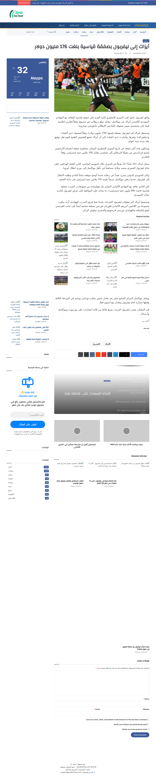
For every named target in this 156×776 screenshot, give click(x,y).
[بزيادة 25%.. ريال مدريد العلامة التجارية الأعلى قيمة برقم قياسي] (61, 237)
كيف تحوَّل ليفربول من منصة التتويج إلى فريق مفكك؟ (136, 648)
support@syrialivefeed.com (71, 772)
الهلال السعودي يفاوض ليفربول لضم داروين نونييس (70, 482)
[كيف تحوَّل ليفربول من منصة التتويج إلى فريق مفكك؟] (134, 553)
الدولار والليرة (74, 25)
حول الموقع (81, 764)
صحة (91, 32)
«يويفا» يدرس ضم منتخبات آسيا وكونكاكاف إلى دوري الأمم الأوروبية (136, 225)
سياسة (127, 32)
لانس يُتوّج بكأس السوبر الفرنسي (137, 263)
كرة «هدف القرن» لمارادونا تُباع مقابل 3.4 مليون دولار (85, 225)
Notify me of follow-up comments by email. (130, 724)
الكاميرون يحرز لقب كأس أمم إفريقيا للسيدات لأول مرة (87, 279)
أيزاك (107, 344)
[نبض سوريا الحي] (18, 14)
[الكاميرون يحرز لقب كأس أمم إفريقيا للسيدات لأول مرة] (61, 280)
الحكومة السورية (107, 25)
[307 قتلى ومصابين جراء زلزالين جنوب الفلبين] (13, 331)
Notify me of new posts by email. (134, 729)
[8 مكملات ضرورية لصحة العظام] (13, 342)
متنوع (68, 32)
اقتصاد (119, 32)
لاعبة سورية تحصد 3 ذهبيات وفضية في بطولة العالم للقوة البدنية (134, 247)
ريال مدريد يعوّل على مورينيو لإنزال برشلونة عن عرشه (87, 265)
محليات (76, 32)
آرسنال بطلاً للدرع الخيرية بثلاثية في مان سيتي (135, 279)
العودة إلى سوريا (90, 25)
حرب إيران (62, 25)
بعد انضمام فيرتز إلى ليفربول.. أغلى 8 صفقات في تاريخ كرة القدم (103, 482)
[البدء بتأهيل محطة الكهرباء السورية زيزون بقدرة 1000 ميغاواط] (13, 307)
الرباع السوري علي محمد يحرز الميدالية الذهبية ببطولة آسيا (86, 390)
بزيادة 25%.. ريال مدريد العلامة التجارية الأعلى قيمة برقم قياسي (86, 236)
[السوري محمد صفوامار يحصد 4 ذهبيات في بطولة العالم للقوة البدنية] (61, 252)
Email (97, 709)
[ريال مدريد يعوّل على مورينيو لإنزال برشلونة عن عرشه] (61, 268)
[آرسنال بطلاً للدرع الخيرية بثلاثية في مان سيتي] (110, 282)
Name (146, 699)
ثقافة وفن (100, 32)
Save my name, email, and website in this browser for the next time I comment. (116, 720)
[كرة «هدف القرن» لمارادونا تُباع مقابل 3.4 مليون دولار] (61, 226)
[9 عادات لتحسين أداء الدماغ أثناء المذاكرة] (13, 319)
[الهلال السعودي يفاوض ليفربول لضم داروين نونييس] (68, 470)
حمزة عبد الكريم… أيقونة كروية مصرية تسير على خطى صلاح (135, 236)
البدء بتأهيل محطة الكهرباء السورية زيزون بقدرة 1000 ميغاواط (36, 303)
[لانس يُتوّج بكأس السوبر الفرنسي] (110, 266)
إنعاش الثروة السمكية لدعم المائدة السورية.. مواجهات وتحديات (36, 119)
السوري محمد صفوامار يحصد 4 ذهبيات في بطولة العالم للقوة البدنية (85, 247)
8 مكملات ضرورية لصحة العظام (37, 339)
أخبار (134, 32)
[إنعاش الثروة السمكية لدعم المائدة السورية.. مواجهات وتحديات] (13, 208)
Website (146, 709)
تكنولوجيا (110, 32)
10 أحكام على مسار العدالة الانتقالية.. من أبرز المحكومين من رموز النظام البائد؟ (59, 3)
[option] (101, 389)
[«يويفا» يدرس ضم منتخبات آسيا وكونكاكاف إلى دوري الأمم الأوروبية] (110, 226)
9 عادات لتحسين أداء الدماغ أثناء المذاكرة (37, 318)
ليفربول (96, 344)
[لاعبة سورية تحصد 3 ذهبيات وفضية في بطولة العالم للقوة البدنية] (110, 248)
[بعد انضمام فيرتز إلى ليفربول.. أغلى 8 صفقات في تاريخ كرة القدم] (101, 470)
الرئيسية (143, 32)
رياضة (84, 32)
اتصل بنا (73, 764)
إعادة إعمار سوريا (124, 25)
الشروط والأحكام (71, 770)
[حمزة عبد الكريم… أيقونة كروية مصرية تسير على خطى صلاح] (110, 237)
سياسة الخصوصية (84, 770)
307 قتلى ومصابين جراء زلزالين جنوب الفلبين (36, 329)
